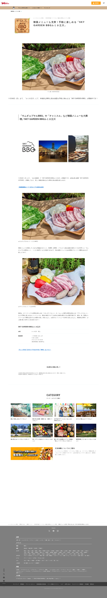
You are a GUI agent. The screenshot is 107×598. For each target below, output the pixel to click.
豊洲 (70, 550)
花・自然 (87, 555)
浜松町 (57, 550)
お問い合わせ (67, 584)
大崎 (73, 552)
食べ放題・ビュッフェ (28, 562)
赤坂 (82, 550)
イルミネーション (20, 571)
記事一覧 (18, 540)
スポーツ (56, 555)
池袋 (32, 550)
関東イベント (29, 524)
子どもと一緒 (41, 557)
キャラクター (74, 555)
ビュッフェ (64, 571)
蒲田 (59, 553)
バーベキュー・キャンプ (65, 569)
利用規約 (22, 584)
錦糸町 (85, 552)
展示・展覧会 (49, 555)
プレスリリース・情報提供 (77, 584)
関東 (25, 545)
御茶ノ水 (42, 552)
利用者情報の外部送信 (41, 584)
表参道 (74, 550)
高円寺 (33, 553)
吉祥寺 (38, 553)
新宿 (25, 550)
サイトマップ (16, 584)
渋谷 (29, 550)
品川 (64, 552)
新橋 (61, 550)
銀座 (36, 550)
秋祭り (78, 569)
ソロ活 (36, 540)
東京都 (25, 548)
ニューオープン (25, 540)
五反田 (77, 552)
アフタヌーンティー (56, 571)
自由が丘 (48, 553)
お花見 (17, 569)
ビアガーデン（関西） (43, 569)
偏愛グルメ (18, 572)
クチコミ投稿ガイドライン (53, 584)
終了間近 (38, 560)
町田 (62, 553)
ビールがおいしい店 (54, 569)
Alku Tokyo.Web (50, 578)
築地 (40, 550)
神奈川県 (30, 548)
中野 (29, 553)
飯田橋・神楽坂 (53, 552)
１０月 (50, 560)
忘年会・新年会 (46, 571)
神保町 (47, 552)
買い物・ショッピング (33, 555)
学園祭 (83, 569)
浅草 (29, 552)
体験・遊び (47, 540)
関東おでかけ (22, 524)
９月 (46, 560)
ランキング (47, 7)
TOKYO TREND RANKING (39, 578)
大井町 (68, 552)
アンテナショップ (82, 571)
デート (31, 540)
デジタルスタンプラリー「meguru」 (24, 578)
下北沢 (43, 553)
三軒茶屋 (54, 553)
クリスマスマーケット (37, 571)
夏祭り (74, 569)
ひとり (30, 557)
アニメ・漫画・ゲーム (64, 555)
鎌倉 (82, 553)
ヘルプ (61, 584)
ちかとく (57, 578)
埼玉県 (35, 548)
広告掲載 (87, 584)
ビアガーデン (34, 569)
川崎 (78, 553)
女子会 (34, 557)
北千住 (25, 553)
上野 (25, 552)
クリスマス (28, 571)
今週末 (32, 560)
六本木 (86, 550)
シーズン (41, 540)
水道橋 (60, 552)
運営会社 (92, 584)
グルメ (25, 555)
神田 (32, 552)
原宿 (78, 550)
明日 (29, 560)
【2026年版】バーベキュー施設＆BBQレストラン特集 (57, 18)
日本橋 (52, 550)
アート (75, 571)
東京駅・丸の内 (46, 550)
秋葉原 (36, 552)
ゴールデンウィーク (25, 569)
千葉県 (40, 548)
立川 (66, 553)
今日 (25, 560)
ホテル (70, 571)
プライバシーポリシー (30, 584)
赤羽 (81, 552)
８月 (43, 560)
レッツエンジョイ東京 (38, 18)
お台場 (65, 550)
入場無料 (37, 562)
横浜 (75, 553)
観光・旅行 (80, 555)
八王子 (70, 553)
